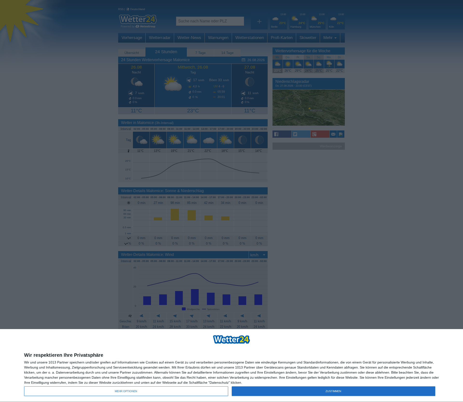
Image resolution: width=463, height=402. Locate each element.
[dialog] (231, 365)
